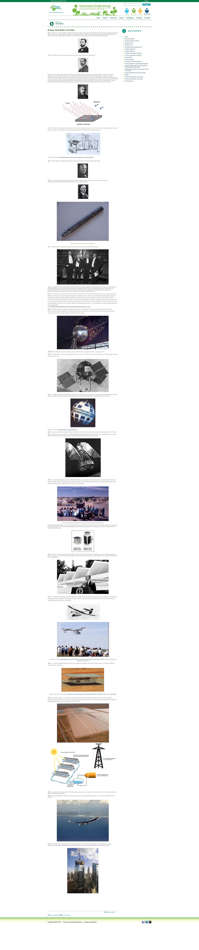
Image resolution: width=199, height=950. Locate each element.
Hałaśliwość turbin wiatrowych (133, 61)
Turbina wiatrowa (130, 51)
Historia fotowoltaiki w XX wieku (134, 79)
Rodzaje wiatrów (129, 38)
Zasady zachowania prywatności (73, 922)
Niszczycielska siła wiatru (132, 41)
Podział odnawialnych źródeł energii (135, 72)
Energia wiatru (129, 43)
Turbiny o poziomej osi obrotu (133, 53)
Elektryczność (129, 45)
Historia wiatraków (130, 49)
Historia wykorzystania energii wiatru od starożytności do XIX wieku (136, 66)
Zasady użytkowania (90, 922)
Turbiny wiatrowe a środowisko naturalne (136, 63)
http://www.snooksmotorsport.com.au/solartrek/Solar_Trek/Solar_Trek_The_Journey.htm (91, 694)
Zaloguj (146, 1)
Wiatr (126, 36)
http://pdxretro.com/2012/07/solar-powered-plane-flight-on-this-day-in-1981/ (82, 659)
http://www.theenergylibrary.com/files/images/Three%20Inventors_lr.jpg (70, 306)
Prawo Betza (128, 57)
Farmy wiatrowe (129, 59)
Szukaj (147, 4)
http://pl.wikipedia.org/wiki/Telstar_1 (68, 429)
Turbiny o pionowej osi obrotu (133, 55)
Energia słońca (129, 81)
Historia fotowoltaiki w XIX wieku (134, 77)
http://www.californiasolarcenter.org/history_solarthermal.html (76, 157)
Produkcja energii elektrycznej (133, 47)
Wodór (127, 75)
